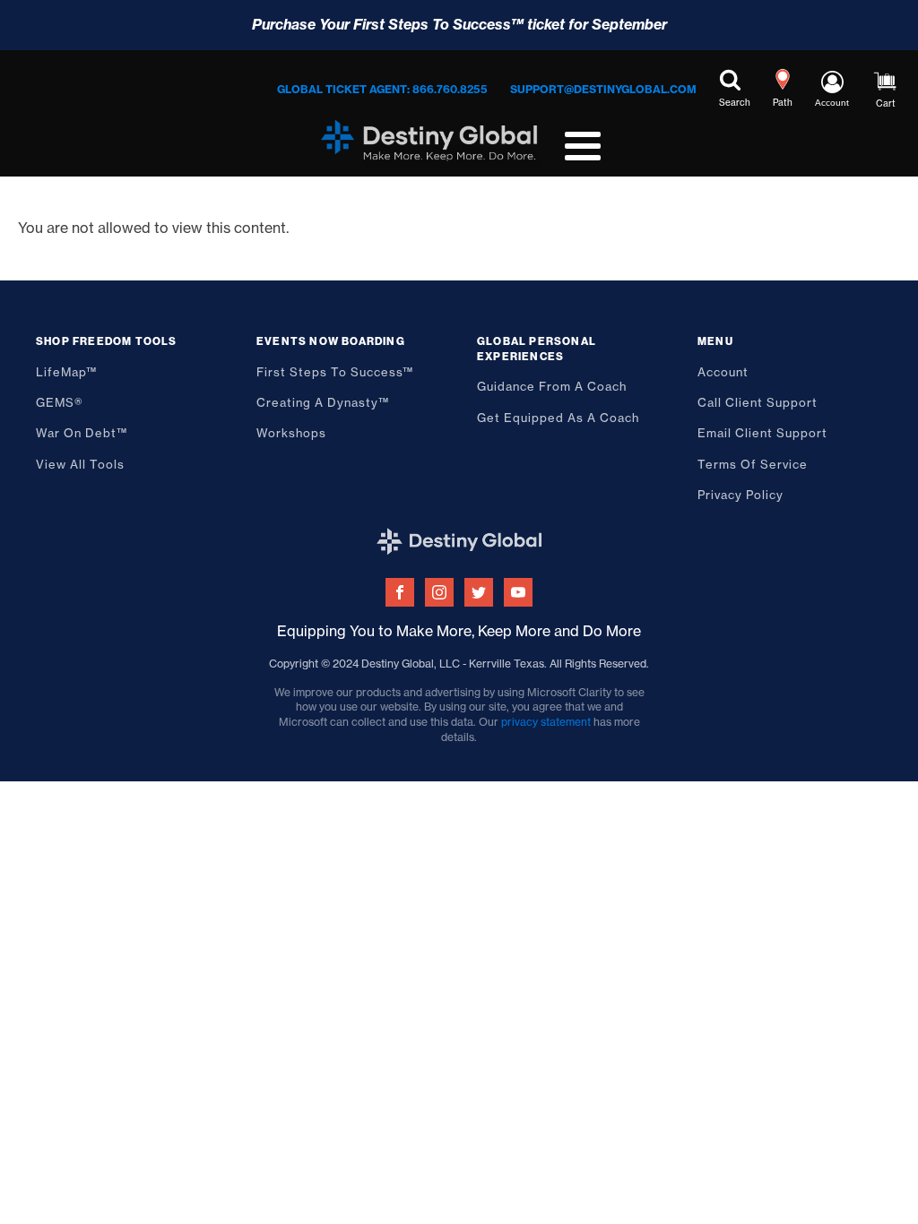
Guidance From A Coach (552, 386)
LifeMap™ (66, 372)
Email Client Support (762, 433)
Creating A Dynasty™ (322, 402)
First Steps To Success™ (334, 372)
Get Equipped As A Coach (558, 417)
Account (723, 372)
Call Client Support (757, 402)
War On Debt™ (81, 433)
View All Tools (80, 464)
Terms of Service (752, 464)
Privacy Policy (740, 494)
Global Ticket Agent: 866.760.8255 (382, 89)
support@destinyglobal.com (603, 89)
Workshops (291, 433)
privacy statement (546, 721)
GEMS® (59, 402)
